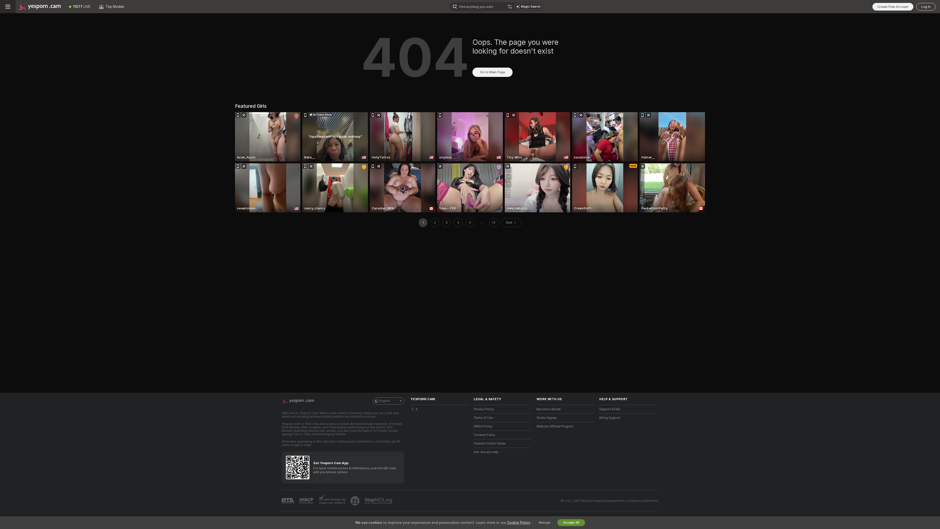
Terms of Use (483, 418)
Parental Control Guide (489, 443)
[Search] (509, 6)
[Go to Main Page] (40, 6)
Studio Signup (547, 418)
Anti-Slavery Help (486, 452)
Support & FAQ (609, 409)
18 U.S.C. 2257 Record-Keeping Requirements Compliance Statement (609, 501)
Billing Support (609, 418)
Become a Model (549, 409)
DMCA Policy (483, 426)
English (384, 401)
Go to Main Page (492, 72)
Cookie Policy (518, 523)
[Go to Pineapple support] (355, 500)
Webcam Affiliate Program (555, 426)
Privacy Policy (484, 409)
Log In (925, 7)
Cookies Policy (484, 435)
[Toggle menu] (8, 6)
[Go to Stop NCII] (378, 501)
